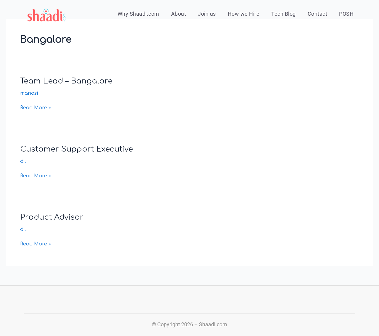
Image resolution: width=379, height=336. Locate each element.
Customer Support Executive (76, 149)
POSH (346, 14)
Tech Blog (283, 14)
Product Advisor (51, 217)
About (178, 14)
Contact (317, 14)
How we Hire (244, 14)
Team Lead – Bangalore (66, 81)
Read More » (35, 107)
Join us (207, 14)
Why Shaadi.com (138, 14)
